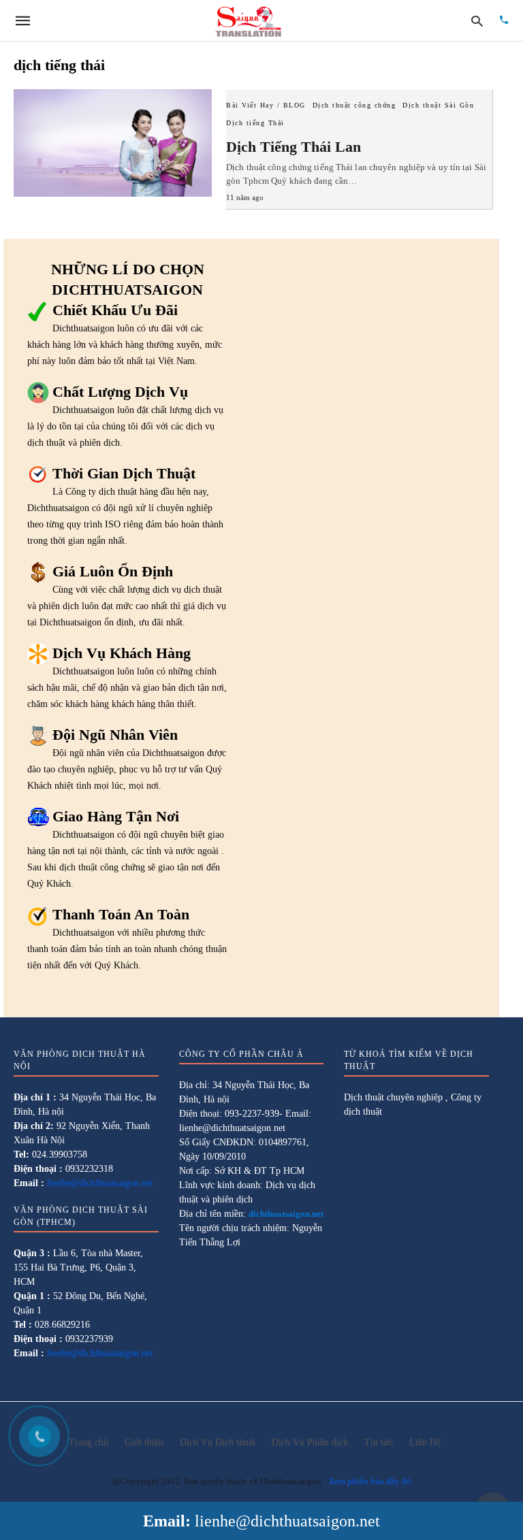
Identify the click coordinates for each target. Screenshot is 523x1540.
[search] (477, 21)
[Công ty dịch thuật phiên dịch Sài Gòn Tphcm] (249, 20)
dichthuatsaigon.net (286, 1214)
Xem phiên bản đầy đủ (369, 1481)
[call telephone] (503, 21)
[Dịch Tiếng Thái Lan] (113, 143)
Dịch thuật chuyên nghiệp (393, 1097)
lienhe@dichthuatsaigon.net (287, 1521)
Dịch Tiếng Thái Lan (293, 146)
